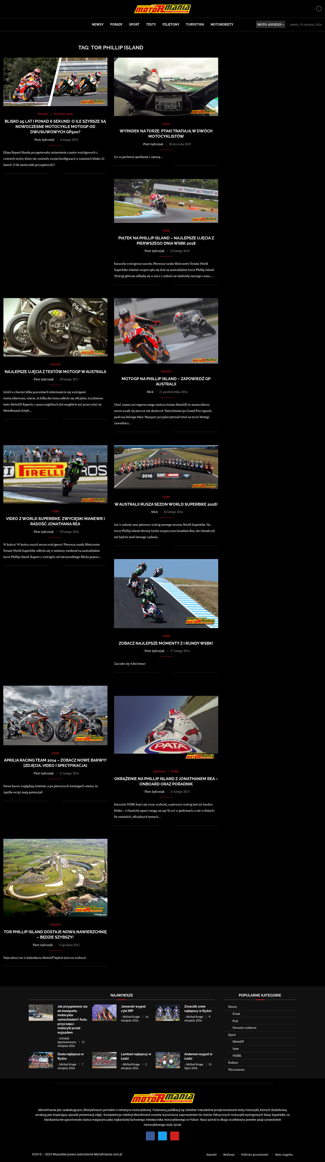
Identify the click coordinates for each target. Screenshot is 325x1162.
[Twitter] (162, 1136)
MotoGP (238, 1041)
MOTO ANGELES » (270, 24)
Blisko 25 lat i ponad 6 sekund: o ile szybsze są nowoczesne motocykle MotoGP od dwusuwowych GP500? (55, 126)
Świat (236, 1014)
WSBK (237, 1055)
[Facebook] (150, 1136)
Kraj (235, 1021)
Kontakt (211, 1154)
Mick (150, 392)
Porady (116, 24)
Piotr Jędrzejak (44, 139)
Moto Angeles (284, 1154)
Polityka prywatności (254, 1154)
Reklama (229, 1154)
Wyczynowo (236, 1069)
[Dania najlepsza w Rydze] (41, 1060)
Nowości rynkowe (244, 1027)
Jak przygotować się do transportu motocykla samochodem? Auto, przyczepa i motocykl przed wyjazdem (72, 1019)
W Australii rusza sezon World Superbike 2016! (166, 504)
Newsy (97, 24)
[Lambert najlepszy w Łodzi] (104, 1060)
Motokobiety (222, 24)
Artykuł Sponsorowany (66, 1040)
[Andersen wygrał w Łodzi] (168, 1060)
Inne (236, 1048)
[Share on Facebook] (54, 173)
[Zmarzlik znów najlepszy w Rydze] (168, 1012)
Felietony (170, 24)
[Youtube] (174, 1136)
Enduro (233, 1062)
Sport (134, 24)
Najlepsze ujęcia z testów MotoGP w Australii (55, 371)
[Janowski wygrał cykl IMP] (104, 1012)
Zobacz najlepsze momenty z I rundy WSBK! (166, 643)
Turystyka (195, 24)
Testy (151, 24)
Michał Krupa (131, 1017)
